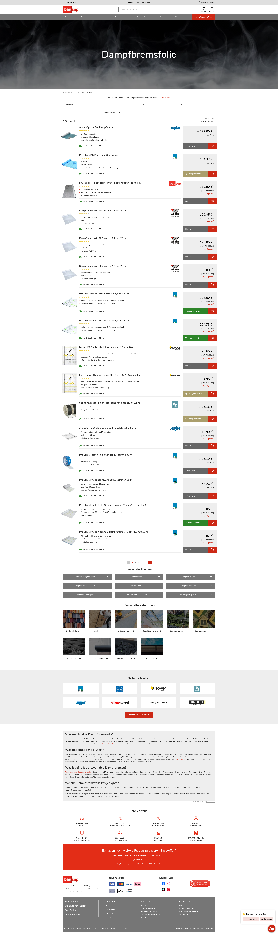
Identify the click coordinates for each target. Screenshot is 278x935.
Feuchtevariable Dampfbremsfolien (78, 772)
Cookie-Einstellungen (191, 929)
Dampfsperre (180, 759)
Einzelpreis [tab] (69, 112)
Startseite (66, 92)
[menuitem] (65, 17)
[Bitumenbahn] (64, 650)
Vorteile (143, 917)
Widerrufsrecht (184, 914)
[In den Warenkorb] (212, 146)
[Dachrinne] (142, 650)
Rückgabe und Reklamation (150, 914)
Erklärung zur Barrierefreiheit (189, 911)
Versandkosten (210, 802)
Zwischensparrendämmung (75, 744)
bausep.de (127, 929)
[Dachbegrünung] (168, 622)
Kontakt (143, 906)
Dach (75, 92)
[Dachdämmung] (90, 622)
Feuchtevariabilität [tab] (110, 112)
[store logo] (74, 9)
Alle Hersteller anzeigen (138, 714)
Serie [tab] (105, 104)
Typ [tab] (142, 104)
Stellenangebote (111, 910)
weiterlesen (166, 97)
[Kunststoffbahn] (90, 650)
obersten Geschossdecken (111, 744)
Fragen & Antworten (208, 2)
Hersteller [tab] (69, 104)
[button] (119, 112)
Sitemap (108, 917)
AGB (180, 906)
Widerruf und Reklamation (202, 883)
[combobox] (142, 9)
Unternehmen (110, 906)
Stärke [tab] (182, 104)
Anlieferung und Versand (149, 911)
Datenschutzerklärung (186, 908)
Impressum (109, 913)
